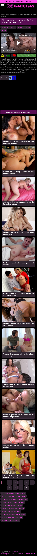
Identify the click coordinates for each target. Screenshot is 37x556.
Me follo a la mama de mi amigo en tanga (14, 496)
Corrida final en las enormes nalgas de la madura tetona (18, 203)
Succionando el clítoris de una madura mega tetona (18, 385)
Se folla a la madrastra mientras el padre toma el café (18, 476)
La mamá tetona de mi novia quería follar (13, 514)
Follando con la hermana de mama (12, 505)
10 (26, 488)
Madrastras (5, 27)
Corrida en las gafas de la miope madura (18, 446)
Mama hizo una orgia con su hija (11, 511)
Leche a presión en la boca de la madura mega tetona (18, 416)
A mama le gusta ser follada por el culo (13, 502)
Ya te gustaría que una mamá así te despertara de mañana (17, 21)
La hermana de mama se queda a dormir (13, 493)
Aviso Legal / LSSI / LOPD (8, 553)
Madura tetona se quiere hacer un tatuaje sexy (18, 324)
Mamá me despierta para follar (10, 520)
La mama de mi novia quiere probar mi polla (14, 499)
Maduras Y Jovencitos (24, 27)
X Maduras (4, 14)
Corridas (4, 30)
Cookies (20, 553)
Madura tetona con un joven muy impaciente (18, 233)
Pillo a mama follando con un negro (12, 517)
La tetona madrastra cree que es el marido (18, 264)
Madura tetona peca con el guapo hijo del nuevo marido (18, 142)
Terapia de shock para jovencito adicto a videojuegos (18, 355)
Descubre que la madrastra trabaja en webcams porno (18, 294)
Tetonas (12, 27)
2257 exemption (29, 553)
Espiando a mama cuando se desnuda (13, 508)
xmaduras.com (13, 552)
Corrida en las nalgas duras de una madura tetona (18, 173)
